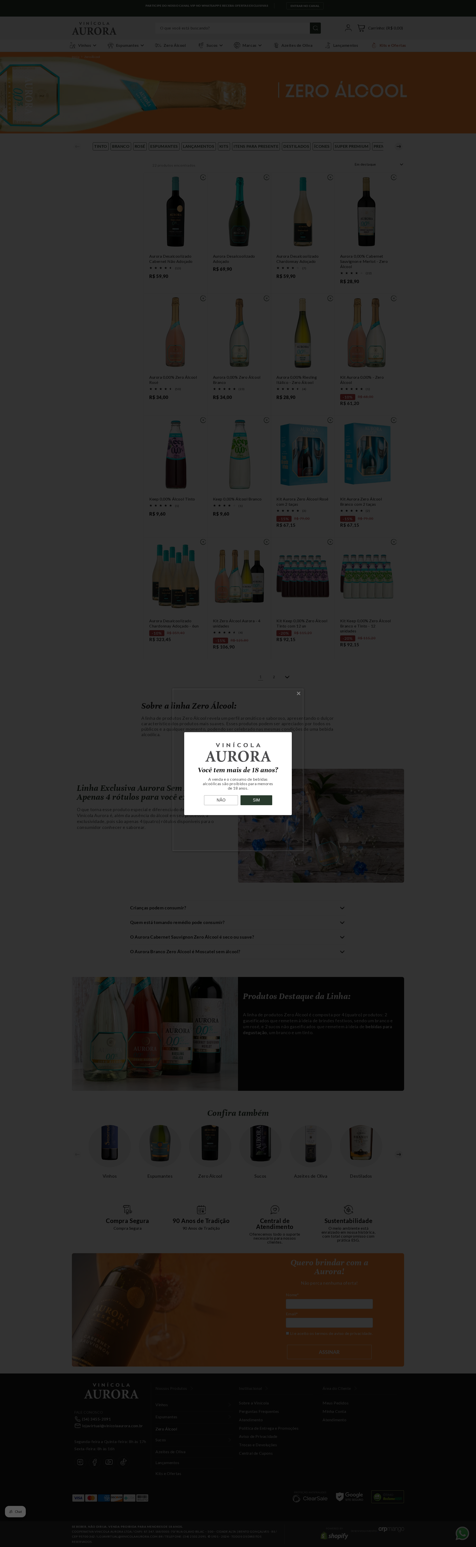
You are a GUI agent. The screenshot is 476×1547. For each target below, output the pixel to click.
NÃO (221, 800)
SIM (256, 800)
